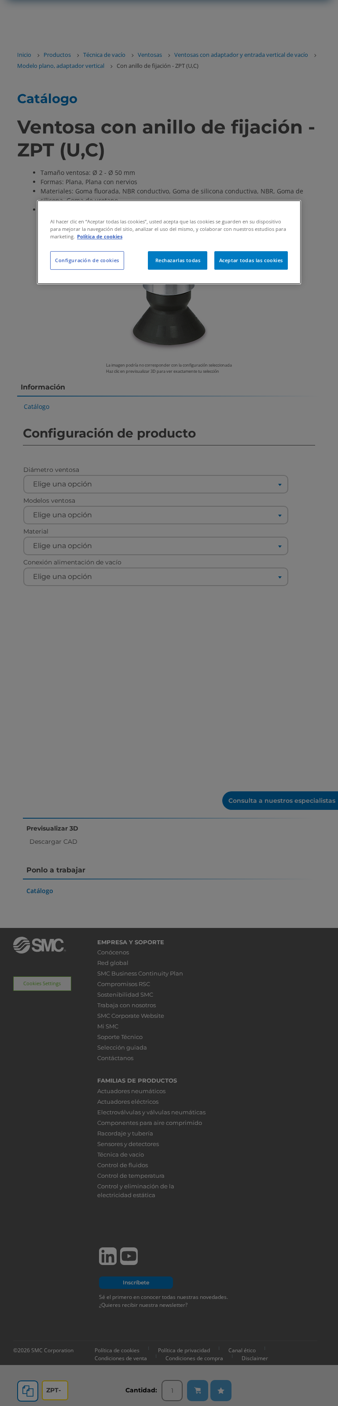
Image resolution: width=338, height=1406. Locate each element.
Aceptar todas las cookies (251, 260)
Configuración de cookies (87, 260)
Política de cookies (99, 236)
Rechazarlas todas (178, 260)
